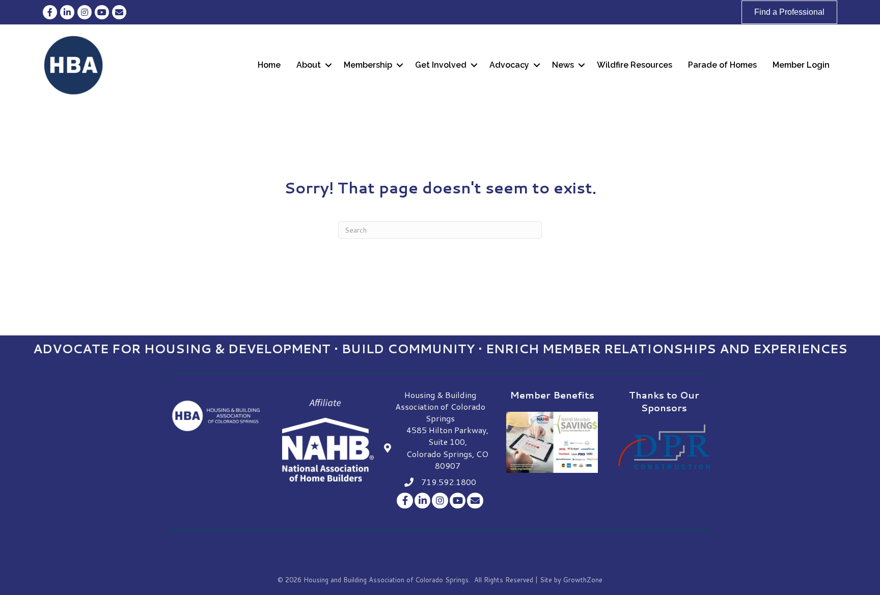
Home (269, 65)
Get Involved (440, 65)
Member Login (801, 65)
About (308, 65)
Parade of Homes (722, 65)
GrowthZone (582, 579)
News (563, 65)
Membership (368, 65)
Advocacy (509, 65)
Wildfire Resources (634, 65)
